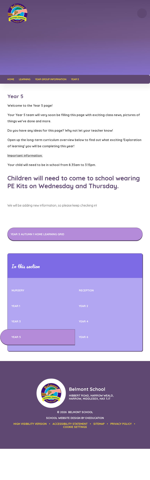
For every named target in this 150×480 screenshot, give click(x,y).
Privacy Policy (121, 423)
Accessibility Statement (70, 423)
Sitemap (98, 423)
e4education (94, 418)
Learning (24, 79)
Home (10, 79)
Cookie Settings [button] (75, 427)
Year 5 (75, 79)
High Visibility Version (30, 423)
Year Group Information (50, 79)
